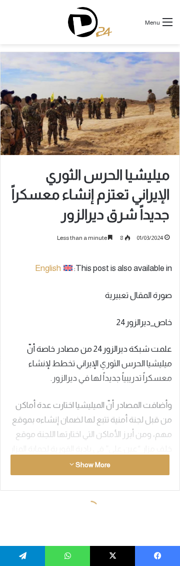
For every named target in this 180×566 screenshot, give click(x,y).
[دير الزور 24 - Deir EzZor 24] (90, 22)
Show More (92, 465)
